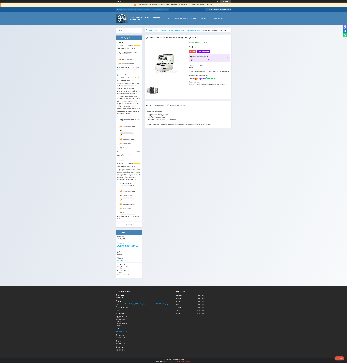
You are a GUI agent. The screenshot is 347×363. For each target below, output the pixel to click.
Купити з (200, 51)
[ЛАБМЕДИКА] (122, 18)
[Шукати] (140, 30)
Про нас (193, 18)
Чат (341, 358)
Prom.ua (182, 359)
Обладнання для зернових (194, 30)
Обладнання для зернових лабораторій (172, 30)
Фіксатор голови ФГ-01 (126, 183)
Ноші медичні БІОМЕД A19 (127, 185)
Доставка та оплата (217, 18)
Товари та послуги (180, 18)
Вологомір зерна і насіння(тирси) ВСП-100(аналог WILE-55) (128, 52)
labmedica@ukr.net (122, 260)
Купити (192, 51)
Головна (167, 18)
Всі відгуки (129, 224)
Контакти (203, 18)
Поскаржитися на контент (170, 361)
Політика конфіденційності (184, 361)
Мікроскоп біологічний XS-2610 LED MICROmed (130, 120)
